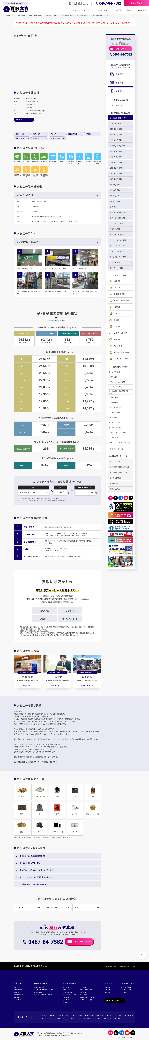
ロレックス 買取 (114, 372)
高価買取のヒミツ (39, 992)
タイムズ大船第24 (24, 195)
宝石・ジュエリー (51, 907)
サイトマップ (17, 1000)
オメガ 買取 (113, 377)
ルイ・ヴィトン (129, 1016)
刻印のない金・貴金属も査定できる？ (33, 856)
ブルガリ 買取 (113, 437)
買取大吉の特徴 (39, 987)
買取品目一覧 (68, 983)
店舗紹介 (17, 992)
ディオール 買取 (114, 412)
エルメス (109, 1016)
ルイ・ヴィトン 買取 (115, 407)
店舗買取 (27, 677)
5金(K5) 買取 (115, 201)
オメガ (52, 1016)
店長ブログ (19, 120)
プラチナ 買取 (115, 262)
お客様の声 (114, 483)
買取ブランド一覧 (116, 449)
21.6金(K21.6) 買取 (117, 145)
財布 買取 (117, 313)
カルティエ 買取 (114, 422)
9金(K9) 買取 (115, 184)
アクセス (53, 134)
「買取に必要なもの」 (108, 22)
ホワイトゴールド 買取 (118, 245)
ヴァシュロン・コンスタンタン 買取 (119, 392)
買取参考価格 (18, 990)
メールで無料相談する (82, 941)
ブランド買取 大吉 (8, 15)
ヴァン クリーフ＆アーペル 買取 (119, 442)
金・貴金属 (19, 907)
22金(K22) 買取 (116, 140)
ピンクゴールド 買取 (117, 251)
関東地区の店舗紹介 (52, 15)
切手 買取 (117, 326)
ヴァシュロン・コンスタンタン (94, 1016)
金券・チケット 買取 (120, 333)
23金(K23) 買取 (116, 134)
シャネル (118, 1016)
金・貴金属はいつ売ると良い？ (31, 863)
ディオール (43, 1019)
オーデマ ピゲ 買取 (115, 387)
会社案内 (124, 992)
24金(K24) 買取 (116, 129)
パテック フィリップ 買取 (117, 382)
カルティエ (60, 1019)
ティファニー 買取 (115, 427)
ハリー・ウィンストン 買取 (117, 432)
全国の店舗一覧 (116, 105)
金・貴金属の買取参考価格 (119, 467)
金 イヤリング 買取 (116, 234)
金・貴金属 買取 (119, 294)
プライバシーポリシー (128, 990)
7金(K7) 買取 (115, 195)
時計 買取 (117, 281)
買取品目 (36, 138)
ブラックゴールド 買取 (118, 257)
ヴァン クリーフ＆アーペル (112, 1019)
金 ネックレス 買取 (116, 223)
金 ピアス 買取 (115, 229)
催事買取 (87, 677)
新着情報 (17, 997)
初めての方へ (88, 10)
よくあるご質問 (55, 138)
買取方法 (89, 134)
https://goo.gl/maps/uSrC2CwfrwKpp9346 (46, 216)
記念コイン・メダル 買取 (118, 212)
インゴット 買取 (115, 123)
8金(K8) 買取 (115, 190)
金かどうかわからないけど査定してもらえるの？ (37, 870)
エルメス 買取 (113, 397)
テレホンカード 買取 (121, 359)
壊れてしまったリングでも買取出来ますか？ (35, 877)
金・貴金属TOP (76, 10)
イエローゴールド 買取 (118, 240)
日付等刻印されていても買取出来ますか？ (35, 884)
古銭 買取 (117, 339)
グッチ (52, 1019)
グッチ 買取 (113, 417)
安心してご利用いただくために (43, 995)
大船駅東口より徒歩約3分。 (29, 242)
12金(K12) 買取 (116, 173)
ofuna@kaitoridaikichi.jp (35, 110)
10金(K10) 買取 (116, 179)
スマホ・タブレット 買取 (121, 352)
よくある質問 (142, 10)
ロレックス (43, 1016)
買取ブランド (18, 987)
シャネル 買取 (113, 402)
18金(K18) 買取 (116, 157)
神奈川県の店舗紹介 (68, 15)
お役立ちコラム (115, 489)
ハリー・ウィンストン (85, 1019)
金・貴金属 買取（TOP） (118, 118)
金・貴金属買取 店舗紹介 (36, 15)
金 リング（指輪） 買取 (118, 218)
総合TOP (17, 983)
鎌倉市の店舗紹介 (82, 15)
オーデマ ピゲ (77, 1016)
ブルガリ (97, 1019)
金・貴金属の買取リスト (118, 472)
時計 (76, 907)
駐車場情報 (36, 134)
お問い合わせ (120, 49)
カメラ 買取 (118, 346)
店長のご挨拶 (20, 138)
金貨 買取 (113, 207)
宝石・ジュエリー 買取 (121, 300)
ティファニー (71, 1019)
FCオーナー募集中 (113, 1000)
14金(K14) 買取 (116, 168)
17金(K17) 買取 (116, 162)
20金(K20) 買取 (116, 151)
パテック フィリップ (63, 1016)
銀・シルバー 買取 (116, 268)
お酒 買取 (117, 307)
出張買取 (57, 677)
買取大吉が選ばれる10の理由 (43, 990)
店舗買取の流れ (73, 134)
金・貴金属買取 (21, 15)
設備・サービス (20, 134)
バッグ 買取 (118, 287)
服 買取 (116, 320)
